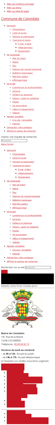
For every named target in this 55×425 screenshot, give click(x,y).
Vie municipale (13, 180)
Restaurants (24, 177)
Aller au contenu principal (20, 4)
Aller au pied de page (18, 11)
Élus (14, 192)
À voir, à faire (24, 169)
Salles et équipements (23, 238)
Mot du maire (18, 184)
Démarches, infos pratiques (20, 257)
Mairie (15, 188)
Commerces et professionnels (27, 215)
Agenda (16, 253)
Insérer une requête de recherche (19, 136)
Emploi (15, 230)
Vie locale (11, 211)
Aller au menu (14, 7)
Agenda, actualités (16, 246)
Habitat (16, 242)
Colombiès (20, 18)
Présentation (18, 154)
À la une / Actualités (21, 249)
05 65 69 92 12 (21, 344)
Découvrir (11, 150)
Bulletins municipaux (22, 200)
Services (16, 219)
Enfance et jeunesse (22, 223)
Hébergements (25, 173)
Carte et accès (19, 157)
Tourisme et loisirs (21, 165)
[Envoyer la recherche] (4, 272)
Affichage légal (19, 207)
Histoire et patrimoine (23, 161)
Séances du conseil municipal (26, 196)
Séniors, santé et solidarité (25, 226)
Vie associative (19, 234)
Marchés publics (20, 203)
